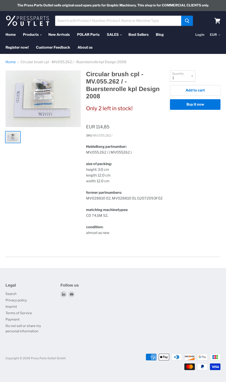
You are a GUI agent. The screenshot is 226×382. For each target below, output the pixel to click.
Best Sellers (138, 34)
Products (31, 34)
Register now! (17, 47)
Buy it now (195, 104)
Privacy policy (16, 300)
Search (11, 294)
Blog (160, 34)
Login (199, 35)
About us (84, 47)
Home (11, 34)
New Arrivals (59, 34)
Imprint (11, 307)
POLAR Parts (88, 34)
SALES (113, 34)
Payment (13, 319)
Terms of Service (19, 313)
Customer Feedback (53, 47)
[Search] (187, 21)
